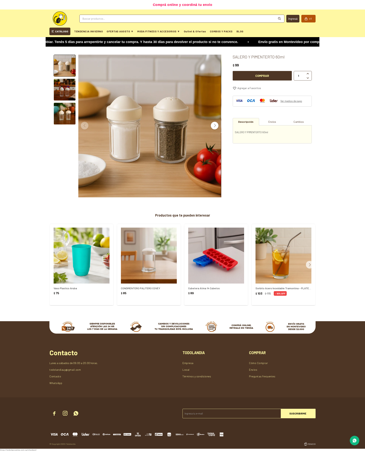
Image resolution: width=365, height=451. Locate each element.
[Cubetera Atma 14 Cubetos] (216, 256)
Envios (253, 369)
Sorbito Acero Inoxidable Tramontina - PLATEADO (283, 288)
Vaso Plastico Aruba (65, 288)
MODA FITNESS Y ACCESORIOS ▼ (158, 31)
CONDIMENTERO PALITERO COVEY (140, 288)
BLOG (240, 31)
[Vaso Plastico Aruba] (82, 256)
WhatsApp (55, 383)
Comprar (262, 75)
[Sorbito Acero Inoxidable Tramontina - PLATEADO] (283, 256)
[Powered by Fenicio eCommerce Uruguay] (310, 444)
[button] (214, 125)
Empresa (188, 363)
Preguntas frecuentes (262, 376)
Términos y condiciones (196, 376)
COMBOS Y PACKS (221, 31)
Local (186, 369)
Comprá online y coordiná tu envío (182, 5)
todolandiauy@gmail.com (65, 369)
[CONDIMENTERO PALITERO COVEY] (149, 256)
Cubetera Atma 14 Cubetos (204, 288)
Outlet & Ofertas (195, 31)
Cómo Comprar (258, 363)
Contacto (55, 376)
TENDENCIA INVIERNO (88, 31)
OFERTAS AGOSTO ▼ (120, 31)
